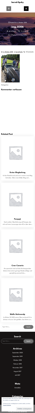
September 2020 (17, 352)
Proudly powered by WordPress (17, 412)
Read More (17, 152)
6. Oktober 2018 (8, 52)
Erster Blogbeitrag (17, 172)
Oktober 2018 (17, 360)
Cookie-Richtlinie (7, 405)
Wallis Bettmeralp (17, 314)
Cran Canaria (18, 266)
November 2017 (17, 367)
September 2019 (18, 356)
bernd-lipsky (17, 2)
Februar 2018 (17, 364)
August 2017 (17, 371)
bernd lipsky (19, 52)
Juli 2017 (17, 375)
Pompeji (17, 219)
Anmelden (17, 388)
